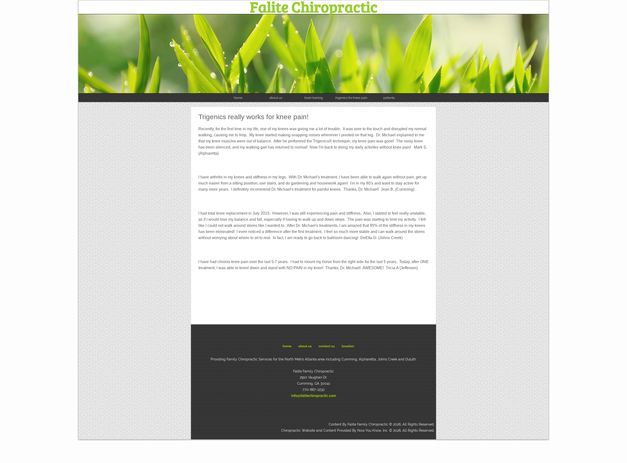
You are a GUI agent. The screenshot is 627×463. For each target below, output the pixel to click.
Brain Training (313, 98)
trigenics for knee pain (351, 98)
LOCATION (348, 346)
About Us (275, 98)
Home (238, 98)
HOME (287, 346)
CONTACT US (327, 346)
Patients (389, 98)
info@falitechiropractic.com (313, 396)
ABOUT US (305, 346)
